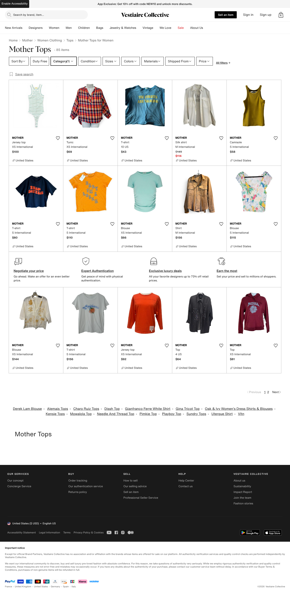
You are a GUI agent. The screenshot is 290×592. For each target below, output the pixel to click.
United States (41, 586)
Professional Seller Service (140, 498)
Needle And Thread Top (115, 413)
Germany (55, 586)
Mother (27, 40)
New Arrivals (13, 28)
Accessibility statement (21, 532)
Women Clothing (49, 40)
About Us (196, 28)
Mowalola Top (81, 413)
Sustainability (242, 486)
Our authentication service (85, 486)
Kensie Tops (55, 413)
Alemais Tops (57, 408)
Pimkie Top (148, 413)
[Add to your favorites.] (57, 138)
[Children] (92, 27)
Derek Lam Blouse (27, 408)
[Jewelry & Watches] (139, 27)
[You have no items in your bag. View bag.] (281, 15)
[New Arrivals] (25, 27)
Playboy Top (171, 413)
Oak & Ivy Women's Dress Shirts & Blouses (239, 408)
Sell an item (225, 15)
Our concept (15, 481)
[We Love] (174, 27)
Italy (74, 586)
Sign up (265, 15)
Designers (36, 28)
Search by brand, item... (28, 15)
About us (239, 481)
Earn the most (227, 270)
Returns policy (77, 492)
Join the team (242, 498)
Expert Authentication (97, 270)
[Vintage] (156, 27)
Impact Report (243, 492)
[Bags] (106, 27)
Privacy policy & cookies (89, 532)
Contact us (186, 486)
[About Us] (206, 27)
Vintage (147, 28)
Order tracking (77, 481)
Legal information (49, 532)
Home (13, 40)
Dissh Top (112, 408)
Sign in (248, 15)
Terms (66, 532)
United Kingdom (23, 586)
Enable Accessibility (15, 4)
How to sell (130, 481)
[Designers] (45, 27)
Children (84, 28)
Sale (181, 28)
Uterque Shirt (222, 413)
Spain (66, 586)
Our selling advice (135, 486)
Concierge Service (19, 486)
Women (54, 28)
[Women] (62, 27)
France (8, 586)
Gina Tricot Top (187, 408)
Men (69, 28)
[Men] (75, 27)
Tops (70, 40)
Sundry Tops (196, 413)
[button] (281, 15)
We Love (165, 28)
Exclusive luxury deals (165, 270)
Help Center (186, 481)
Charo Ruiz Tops (86, 408)
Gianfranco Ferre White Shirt (147, 408)
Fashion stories (243, 503)
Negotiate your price (29, 270)
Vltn (241, 413)
